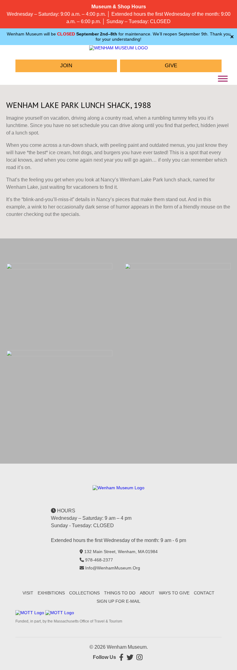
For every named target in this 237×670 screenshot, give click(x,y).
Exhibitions (51, 592)
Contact (204, 592)
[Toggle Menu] (223, 78)
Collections (84, 592)
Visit (28, 592)
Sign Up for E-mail (118, 601)
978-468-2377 (99, 559)
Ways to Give (174, 592)
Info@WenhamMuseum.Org (112, 567)
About (147, 592)
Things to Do (119, 592)
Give (171, 65)
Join (66, 65)
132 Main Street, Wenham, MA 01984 (121, 551)
